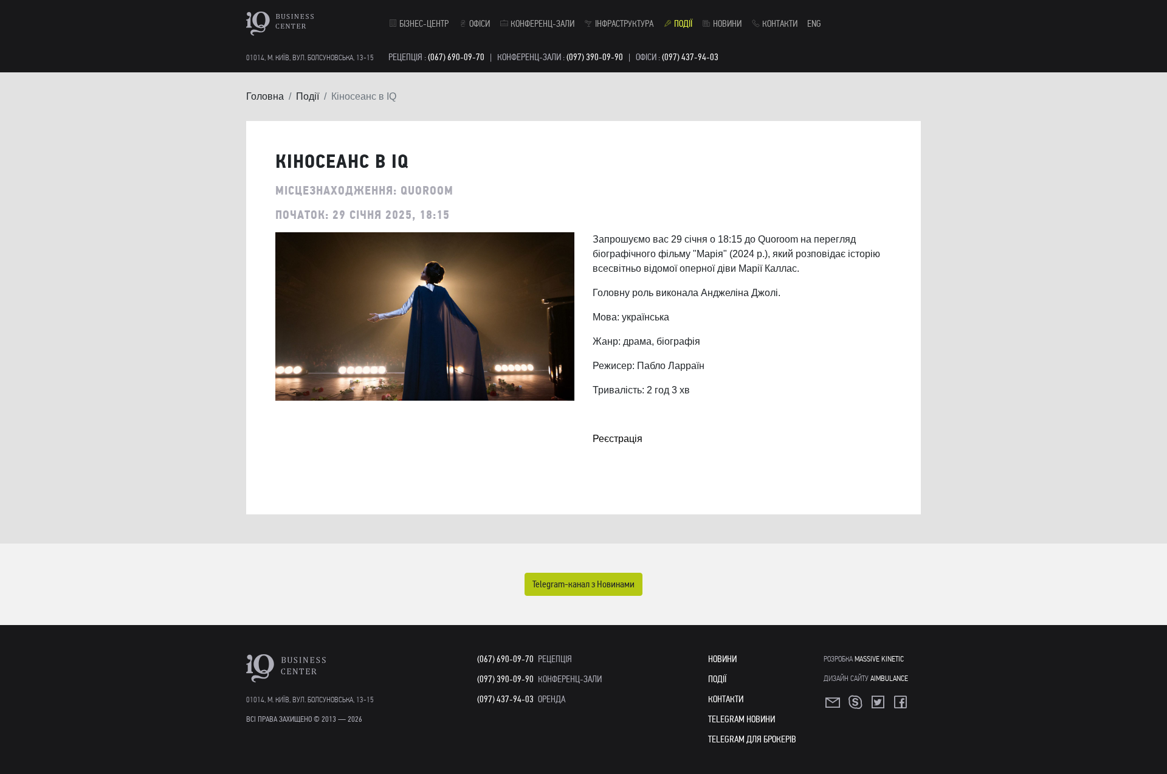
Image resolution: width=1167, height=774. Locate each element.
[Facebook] (901, 705)
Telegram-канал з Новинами (583, 584)
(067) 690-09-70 (456, 57)
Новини (726, 23)
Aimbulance (889, 678)
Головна (265, 96)
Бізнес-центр (423, 23)
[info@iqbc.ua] (834, 705)
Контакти (778, 23)
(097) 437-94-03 (690, 57)
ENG (814, 23)
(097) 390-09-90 (594, 57)
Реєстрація (617, 439)
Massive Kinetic (879, 658)
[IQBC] (315, 24)
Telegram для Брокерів (752, 739)
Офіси (478, 23)
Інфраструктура (623, 23)
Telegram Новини (741, 719)
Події (682, 23)
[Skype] (856, 705)
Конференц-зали (541, 23)
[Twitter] (879, 705)
